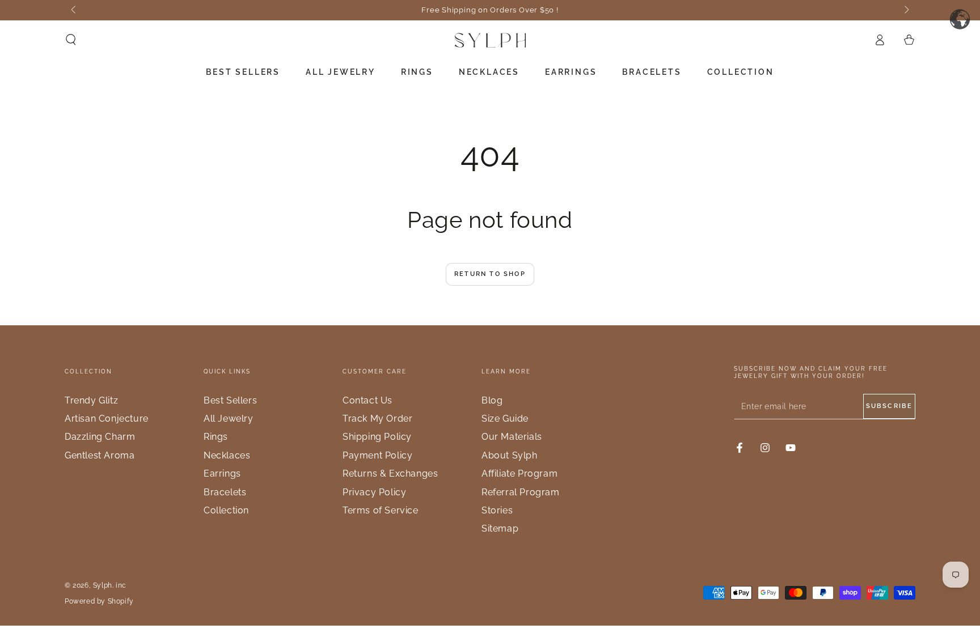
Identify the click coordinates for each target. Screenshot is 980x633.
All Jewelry (229, 418)
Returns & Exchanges (390, 473)
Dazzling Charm (100, 436)
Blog (491, 400)
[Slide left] (74, 10)
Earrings (222, 473)
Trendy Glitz (91, 400)
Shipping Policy (377, 436)
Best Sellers (230, 400)
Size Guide (505, 418)
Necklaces (227, 455)
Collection (226, 510)
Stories (497, 510)
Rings (216, 436)
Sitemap (499, 528)
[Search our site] (71, 39)
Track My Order (377, 418)
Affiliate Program (519, 473)
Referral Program (520, 492)
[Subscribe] (889, 406)
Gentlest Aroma (99, 455)
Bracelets (225, 492)
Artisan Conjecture (107, 418)
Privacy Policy (374, 492)
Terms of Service (381, 510)
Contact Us (367, 400)
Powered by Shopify (99, 601)
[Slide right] (905, 10)
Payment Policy (377, 455)
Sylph (102, 585)
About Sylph (509, 455)
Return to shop (490, 274)
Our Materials (511, 436)
